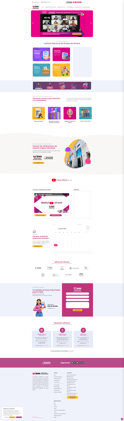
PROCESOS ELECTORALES (51, 7)
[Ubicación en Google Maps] (36, 340)
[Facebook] (73, 2)
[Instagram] (79, 2)
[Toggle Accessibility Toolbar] (122, 419)
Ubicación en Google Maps (42, 340)
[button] (33, 23)
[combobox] (87, 2)
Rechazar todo (12, 417)
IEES (43, 7)
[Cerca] (22, 408)
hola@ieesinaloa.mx (47, 2)
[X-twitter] (75, 2)
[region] (12, 413)
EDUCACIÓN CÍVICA (86, 7)
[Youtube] (77, 2)
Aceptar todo (19, 417)
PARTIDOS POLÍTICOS (61, 7)
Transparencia (70, 7)
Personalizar (6, 417)
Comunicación (78, 7)
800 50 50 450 (36, 2)
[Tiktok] (81, 2)
